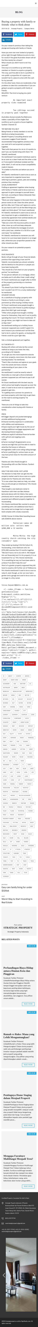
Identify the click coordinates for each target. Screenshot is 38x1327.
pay (4, 807)
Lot (19, 780)
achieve (18, 676)
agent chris (14, 679)
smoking (14, 845)
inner (22, 760)
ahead (24, 679)
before (5, 695)
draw (22, 730)
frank (5, 745)
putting (15, 822)
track (24, 861)
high (30, 753)
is (23, 764)
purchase (6, 822)
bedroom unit (17, 691)
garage (5, 749)
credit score (25, 722)
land (4, 772)
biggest (20, 699)
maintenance (28, 780)
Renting (5, 830)
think (4, 861)
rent (31, 826)
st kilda (17, 849)
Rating (24, 822)
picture (28, 807)
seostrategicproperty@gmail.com (15, 1223)
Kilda (24, 768)
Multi (4, 795)
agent (5, 679)
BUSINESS (5, 703)
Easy (4, 733)
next (17, 899)
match (29, 784)
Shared (26, 841)
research (15, 830)
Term (13, 857)
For (18, 741)
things (28, 857)
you (18, 872)
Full (20, 745)
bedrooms (29, 691)
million (16, 787)
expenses (13, 737)
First (11, 741)
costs (27, 718)
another (22, 683)
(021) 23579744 (10, 1218)
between (5, 699)
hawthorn (6, 753)
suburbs (16, 853)
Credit (15, 722)
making (12, 784)
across (27, 676)
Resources (6, 834)
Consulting (6, 718)
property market (8, 818)
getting (22, 749)
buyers (21, 703)
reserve (24, 830)
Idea (10, 760)
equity (12, 733)
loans (5, 780)
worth (29, 868)
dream (30, 730)
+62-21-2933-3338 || (22, 1229)
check (21, 706)
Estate (20, 733)
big (13, 699)
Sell (18, 838)
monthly (25, 787)
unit (18, 864)
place (4, 811)
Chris (28, 706)
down (14, 730)
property (21, 814)
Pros (19, 818)
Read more (28, 1004)
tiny (11, 861)
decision (21, 726)
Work (21, 868)
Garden (14, 749)
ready (32, 822)
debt (13, 726)
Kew (11, 768)
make (4, 784)
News (4, 799)
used (24, 864)
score (11, 838)
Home (13, 757)
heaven (16, 753)
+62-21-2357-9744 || (8, 1229)
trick (32, 861)
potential (21, 811)
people (11, 807)
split (4, 849)
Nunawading (14, 799)
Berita (32, 28)
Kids (17, 768)
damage (5, 726)
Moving (25, 791)
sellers (26, 838)
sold (22, 845)
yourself (6, 876)
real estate (13, 826)
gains (27, 745)
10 (3, 676)
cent (4, 706)
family (22, 737)
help (23, 753)
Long (12, 780)
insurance (6, 764)
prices (12, 814)
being (13, 695)
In (16, 760)
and (15, 683)
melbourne (6, 787)
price (4, 814)
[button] (4, 1275)
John (29, 764)
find (4, 741)
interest (16, 764)
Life (32, 772)
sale (4, 838)
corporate (17, 718)
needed (12, 795)
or (23, 799)
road (22, 834)
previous (17, 888)
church (17, 710)
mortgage (15, 791)
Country (6, 722)
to (18, 861)
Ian (4, 760)
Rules (30, 834)
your (25, 872)
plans (12, 811)
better (27, 695)
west (13, 868)
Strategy (27, 849)
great (31, 749)
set (11, 841)
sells (4, 841)
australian (6, 687)
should (5, 845)
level (25, 772)
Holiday (5, 757)
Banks (16, 687)
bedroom (6, 691)
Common (15, 714)
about (10, 676)
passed (32, 803)
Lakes (31, 768)
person (19, 807)
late (11, 772)
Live (12, 776)
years (11, 872)
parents (14, 803)
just (4, 768)
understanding (8, 864)
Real (4, 826)
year (4, 872)
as (30, 683)
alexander (6, 683)
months (5, 791)
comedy (5, 714)
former (25, 741)
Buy (13, 703)
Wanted (5, 868)
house (21, 757)
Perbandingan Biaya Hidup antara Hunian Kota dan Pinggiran (18, 970)
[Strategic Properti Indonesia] (1, 3)
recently (23, 826)
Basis (23, 687)
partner (23, 803)
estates (28, 733)
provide (27, 818)
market (21, 784)
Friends (13, 745)
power (30, 811)
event (5, 737)
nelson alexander (24, 795)
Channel (12, 706)
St (10, 849)
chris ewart (7, 710)
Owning (5, 803)
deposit (30, 726)
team (24, 853)
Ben (20, 695)
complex (24, 714)
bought (29, 699)
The (20, 857)
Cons (32, 714)
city (24, 710)
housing (30, 757)
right (15, 834)
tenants (5, 857)
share (18, 841)
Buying (29, 703)
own (29, 799)
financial (31, 737)
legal (18, 772)
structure (6, 853)
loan (26, 776)
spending (31, 845)
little (5, 776)
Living (19, 776)
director (6, 730)
